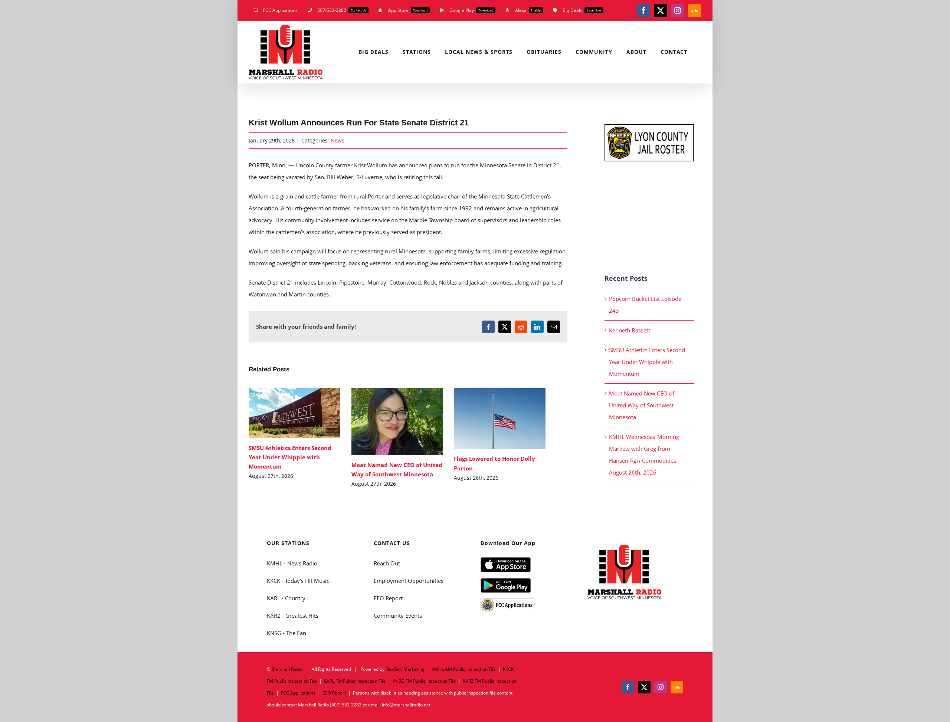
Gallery (305, 413)
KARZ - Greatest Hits (292, 615)
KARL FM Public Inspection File (355, 681)
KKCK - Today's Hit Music (298, 580)
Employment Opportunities (408, 580)
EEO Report (388, 598)
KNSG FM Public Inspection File (424, 681)
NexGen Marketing (405, 669)
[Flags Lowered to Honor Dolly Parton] (500, 418)
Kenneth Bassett (629, 330)
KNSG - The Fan (286, 633)
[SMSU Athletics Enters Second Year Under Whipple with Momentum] (294, 413)
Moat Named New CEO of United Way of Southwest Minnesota (386, 421)
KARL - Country (286, 598)
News (337, 140)
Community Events (398, 615)
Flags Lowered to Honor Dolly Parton (489, 418)
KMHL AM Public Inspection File (464, 669)
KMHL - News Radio (292, 563)
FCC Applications (298, 693)
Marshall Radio (287, 669)
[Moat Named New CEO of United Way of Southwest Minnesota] (397, 421)
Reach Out (387, 563)
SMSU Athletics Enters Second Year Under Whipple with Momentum (283, 413)
